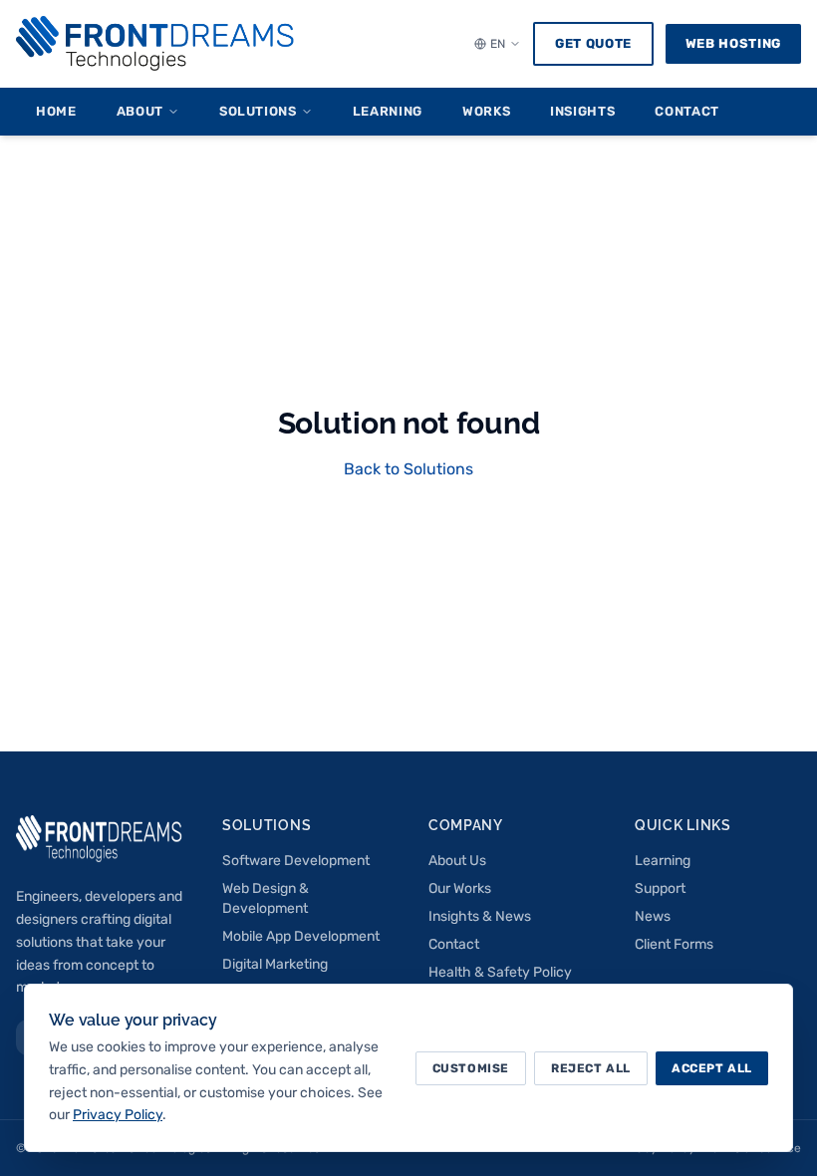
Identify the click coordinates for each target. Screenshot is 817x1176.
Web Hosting (733, 43)
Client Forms (674, 944)
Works (486, 111)
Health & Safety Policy (500, 972)
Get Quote (593, 43)
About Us (457, 860)
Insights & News (479, 916)
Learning (387, 111)
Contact (687, 111)
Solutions (258, 111)
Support (660, 888)
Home (56, 111)
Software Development (296, 860)
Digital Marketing (275, 964)
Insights (582, 111)
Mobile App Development (301, 936)
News (653, 916)
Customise (470, 1068)
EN (497, 44)
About (140, 111)
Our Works (459, 888)
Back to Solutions (408, 468)
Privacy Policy (117, 1114)
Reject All (591, 1068)
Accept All (712, 1068)
